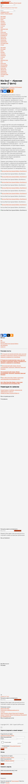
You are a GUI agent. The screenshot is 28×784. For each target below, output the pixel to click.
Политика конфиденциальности (10, 710)
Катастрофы (4, 34)
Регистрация (15, 781)
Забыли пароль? (9, 760)
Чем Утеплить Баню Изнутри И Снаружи (12, 713)
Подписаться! (18, 530)
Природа (3, 24)
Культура (3, 32)
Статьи (3, 26)
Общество (3, 38)
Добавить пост (5, 3)
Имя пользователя (6, 737)
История (3, 18)
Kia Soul (3, 342)
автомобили (4, 345)
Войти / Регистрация (15, 3)
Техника (3, 23)
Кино (2, 19)
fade (8, 89)
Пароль (7, 760)
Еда (2, 30)
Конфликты (4, 35)
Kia (1, 340)
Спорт (2, 45)
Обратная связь (5, 708)
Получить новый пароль (6, 773)
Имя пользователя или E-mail (9, 770)
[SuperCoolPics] (6, 1)
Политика (3, 40)
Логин (2, 763)
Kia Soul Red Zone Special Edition (9, 343)
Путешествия (4, 43)
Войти (2, 749)
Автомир (3, 16)
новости (3, 347)
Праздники (4, 41)
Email (2, 739)
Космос (3, 21)
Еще (2, 27)
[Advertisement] (14, 272)
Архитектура (4, 29)
